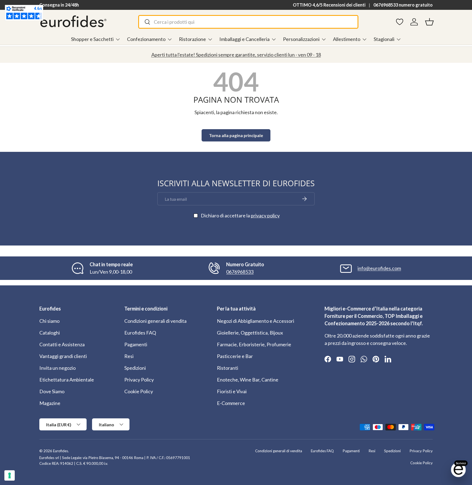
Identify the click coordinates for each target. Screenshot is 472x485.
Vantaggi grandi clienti (63, 356)
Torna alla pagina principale (236, 135)
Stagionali (384, 39)
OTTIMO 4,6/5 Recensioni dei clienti (329, 4)
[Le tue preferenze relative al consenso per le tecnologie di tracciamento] (9, 475)
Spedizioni (135, 368)
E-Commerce (231, 403)
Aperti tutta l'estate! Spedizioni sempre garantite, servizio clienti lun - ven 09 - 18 (236, 55)
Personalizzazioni (301, 39)
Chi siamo (49, 321)
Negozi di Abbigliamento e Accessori (255, 321)
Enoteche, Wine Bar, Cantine (247, 380)
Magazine (49, 403)
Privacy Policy (139, 380)
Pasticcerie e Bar (235, 356)
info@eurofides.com (379, 268)
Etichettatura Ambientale (66, 380)
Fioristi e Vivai (232, 391)
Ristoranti (227, 368)
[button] (429, 22)
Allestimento (346, 39)
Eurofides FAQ (140, 333)
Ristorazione (192, 39)
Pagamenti (135, 344)
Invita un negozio (57, 368)
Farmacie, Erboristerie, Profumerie (254, 344)
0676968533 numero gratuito (403, 4)
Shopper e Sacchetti (92, 39)
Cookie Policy (138, 391)
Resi (129, 356)
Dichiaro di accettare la (240, 215)
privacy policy (265, 215)
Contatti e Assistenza (62, 344)
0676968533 (239, 272)
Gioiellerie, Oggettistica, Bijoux (250, 333)
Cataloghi (49, 333)
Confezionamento (146, 39)
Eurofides (60, 451)
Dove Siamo (51, 391)
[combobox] (248, 22)
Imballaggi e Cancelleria (244, 39)
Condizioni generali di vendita (155, 321)
